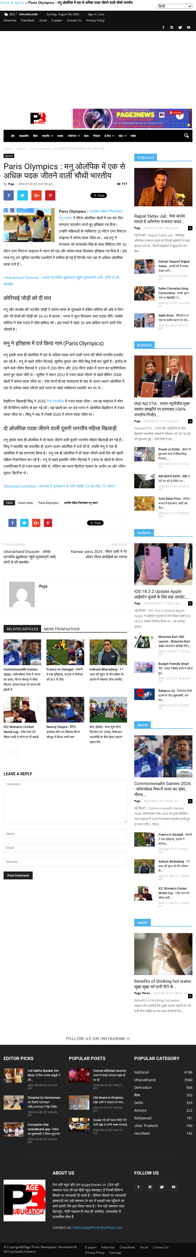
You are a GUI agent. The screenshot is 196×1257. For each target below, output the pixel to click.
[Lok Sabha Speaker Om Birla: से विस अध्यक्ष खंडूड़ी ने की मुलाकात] (14, 1075)
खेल (121, 136)
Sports (19, 3)
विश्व (35, 136)
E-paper (57, 20)
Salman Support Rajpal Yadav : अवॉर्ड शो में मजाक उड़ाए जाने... (173, 266)
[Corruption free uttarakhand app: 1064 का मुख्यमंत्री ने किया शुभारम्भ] (14, 1129)
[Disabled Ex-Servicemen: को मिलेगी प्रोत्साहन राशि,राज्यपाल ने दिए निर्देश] (14, 1102)
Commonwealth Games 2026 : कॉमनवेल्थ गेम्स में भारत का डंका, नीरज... (162, 789)
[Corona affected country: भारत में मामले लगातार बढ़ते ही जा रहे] (79, 1075)
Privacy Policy (95, 20)
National (141, 1072)
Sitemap (115, 1252)
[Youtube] (188, 27)
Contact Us (74, 20)
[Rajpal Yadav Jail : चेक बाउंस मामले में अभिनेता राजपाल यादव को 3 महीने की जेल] (163, 187)
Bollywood (143, 1118)
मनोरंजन (72, 136)
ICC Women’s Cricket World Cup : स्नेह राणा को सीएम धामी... (173, 893)
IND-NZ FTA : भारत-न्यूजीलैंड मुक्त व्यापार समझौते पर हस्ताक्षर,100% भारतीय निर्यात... (162, 409)
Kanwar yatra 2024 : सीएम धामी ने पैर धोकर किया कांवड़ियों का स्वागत (99, 554)
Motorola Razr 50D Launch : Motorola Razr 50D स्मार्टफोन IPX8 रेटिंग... (174, 641)
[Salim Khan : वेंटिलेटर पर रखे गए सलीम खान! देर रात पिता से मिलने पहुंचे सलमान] (144, 320)
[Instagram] (172, 27)
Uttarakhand (145, 1079)
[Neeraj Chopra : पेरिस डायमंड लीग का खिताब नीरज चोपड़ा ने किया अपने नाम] (65, 709)
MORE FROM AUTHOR (62, 629)
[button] (186, 136)
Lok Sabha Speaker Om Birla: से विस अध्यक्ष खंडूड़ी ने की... (44, 1075)
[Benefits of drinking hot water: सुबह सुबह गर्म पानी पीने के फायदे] (163, 954)
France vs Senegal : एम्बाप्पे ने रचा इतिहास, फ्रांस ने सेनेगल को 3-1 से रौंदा (64, 674)
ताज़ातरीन (24, 136)
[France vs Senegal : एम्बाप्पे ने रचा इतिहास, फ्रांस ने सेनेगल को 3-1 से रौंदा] (65, 652)
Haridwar (142, 1133)
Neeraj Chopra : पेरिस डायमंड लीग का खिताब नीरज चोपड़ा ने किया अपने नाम (63, 732)
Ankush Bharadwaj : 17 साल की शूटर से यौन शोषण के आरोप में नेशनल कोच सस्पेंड (107, 674)
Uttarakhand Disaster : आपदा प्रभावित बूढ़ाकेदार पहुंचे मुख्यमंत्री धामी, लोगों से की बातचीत (30, 557)
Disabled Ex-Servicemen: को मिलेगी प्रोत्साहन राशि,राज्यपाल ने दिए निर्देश (44, 1102)
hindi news (25, 503)
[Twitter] (180, 27)
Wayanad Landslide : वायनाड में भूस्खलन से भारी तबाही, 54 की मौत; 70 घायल (59, 486)
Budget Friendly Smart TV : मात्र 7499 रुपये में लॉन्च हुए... (175, 668)
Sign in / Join (96, 14)
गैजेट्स (96, 136)
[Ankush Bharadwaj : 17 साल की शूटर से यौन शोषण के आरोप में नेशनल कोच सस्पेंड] (108, 652)
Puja (11, 184)
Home (5, 3)
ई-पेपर (108, 136)
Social (43, 20)
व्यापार (60, 136)
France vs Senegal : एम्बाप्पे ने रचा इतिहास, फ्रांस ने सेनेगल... (175, 839)
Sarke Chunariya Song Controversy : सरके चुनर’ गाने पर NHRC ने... (173, 293)
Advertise (10, 20)
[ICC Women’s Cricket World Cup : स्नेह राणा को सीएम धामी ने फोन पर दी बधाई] (22, 709)
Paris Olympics (48, 503)
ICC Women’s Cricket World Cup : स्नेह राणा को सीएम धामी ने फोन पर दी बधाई (21, 732)
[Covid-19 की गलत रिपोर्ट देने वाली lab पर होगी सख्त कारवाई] (79, 1125)
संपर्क (133, 136)
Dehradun (143, 1087)
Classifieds (27, 20)
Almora (140, 1110)
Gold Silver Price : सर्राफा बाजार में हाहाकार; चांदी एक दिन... (174, 503)
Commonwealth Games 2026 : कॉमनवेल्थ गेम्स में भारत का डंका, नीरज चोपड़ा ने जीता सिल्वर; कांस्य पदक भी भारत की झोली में (22, 679)
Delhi (138, 1102)
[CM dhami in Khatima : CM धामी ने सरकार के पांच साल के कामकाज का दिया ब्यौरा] (79, 1102)
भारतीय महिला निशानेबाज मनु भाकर (81, 503)
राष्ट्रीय (46, 136)
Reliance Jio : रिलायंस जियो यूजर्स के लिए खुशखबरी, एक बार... (175, 695)
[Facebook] (163, 27)
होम (13, 136)
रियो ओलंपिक (54, 401)
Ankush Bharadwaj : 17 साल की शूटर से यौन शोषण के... (174, 866)
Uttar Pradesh (146, 1125)
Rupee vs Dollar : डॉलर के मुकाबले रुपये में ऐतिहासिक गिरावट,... (174, 454)
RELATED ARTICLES (22, 629)
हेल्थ (86, 136)
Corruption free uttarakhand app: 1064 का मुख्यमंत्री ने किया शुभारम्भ (44, 1129)
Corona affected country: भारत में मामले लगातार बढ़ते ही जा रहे (110, 1075)
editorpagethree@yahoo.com (97, 1227)
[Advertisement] (98, 69)
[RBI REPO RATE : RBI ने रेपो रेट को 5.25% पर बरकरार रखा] (144, 481)
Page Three (142, 993)
